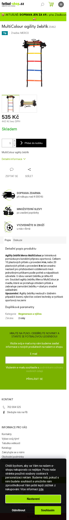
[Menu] (61, 4)
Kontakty (7, 434)
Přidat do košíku (34, 143)
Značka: (20, 33)
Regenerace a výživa (30, 313)
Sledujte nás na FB (17, 412)
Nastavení (33, 499)
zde (41, 489)
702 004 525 (14, 407)
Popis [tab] (8, 240)
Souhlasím (47, 510)
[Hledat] (42, 4)
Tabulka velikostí (11, 443)
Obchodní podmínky (13, 456)
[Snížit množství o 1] (14, 145)
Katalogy (7, 447)
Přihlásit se (34, 378)
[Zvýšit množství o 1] (14, 141)
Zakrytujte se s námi (13, 452)
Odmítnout (18, 510)
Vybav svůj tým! (10, 438)
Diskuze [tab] (17, 240)
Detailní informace (12, 159)
